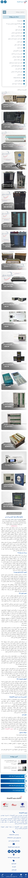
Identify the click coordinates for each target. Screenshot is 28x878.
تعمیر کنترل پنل (19, 69)
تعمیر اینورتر (20, 48)
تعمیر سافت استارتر (18, 60)
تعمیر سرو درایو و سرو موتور (16, 63)
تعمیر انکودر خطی (18, 45)
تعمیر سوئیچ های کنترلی (17, 66)
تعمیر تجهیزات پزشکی (18, 57)
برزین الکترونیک (20, 2)
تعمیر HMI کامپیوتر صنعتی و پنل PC (14, 24)
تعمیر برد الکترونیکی (18, 51)
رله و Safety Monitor (18, 78)
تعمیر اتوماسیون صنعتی (17, 33)
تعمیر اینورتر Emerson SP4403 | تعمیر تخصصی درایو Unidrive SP (10, 767)
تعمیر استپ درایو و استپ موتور (15, 39)
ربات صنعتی (20, 75)
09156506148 (14, 526)
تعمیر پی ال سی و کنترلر (17, 54)
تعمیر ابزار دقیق (19, 30)
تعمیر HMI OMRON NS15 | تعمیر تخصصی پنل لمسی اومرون (10, 761)
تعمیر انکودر (20, 42)
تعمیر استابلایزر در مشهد (17, 36)
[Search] (4, 12)
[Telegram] (12, 851)
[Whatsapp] (18, 851)
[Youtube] (15, 851)
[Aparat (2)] (9, 851)
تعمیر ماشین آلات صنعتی (17, 72)
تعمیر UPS (20, 27)
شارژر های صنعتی (19, 81)
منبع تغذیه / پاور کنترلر (17, 84)
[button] (14, 513)
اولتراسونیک (20, 21)
